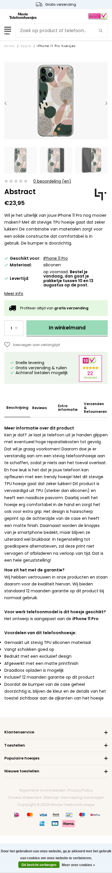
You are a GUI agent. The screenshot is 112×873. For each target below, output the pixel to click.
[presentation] (5, 103)
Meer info (13, 293)
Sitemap (51, 797)
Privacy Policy (80, 790)
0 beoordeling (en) (52, 181)
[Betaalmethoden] (17, 815)
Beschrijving (17, 407)
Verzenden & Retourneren (95, 407)
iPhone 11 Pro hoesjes (56, 46)
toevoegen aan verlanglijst (36, 344)
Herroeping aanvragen (82, 797)
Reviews (39, 408)
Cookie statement (25, 797)
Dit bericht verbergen (39, 865)
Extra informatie (68, 407)
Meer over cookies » (78, 865)
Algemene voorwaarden (42, 790)
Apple (25, 46)
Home (9, 46)
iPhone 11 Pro (55, 258)
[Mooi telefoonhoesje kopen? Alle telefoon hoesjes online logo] (22, 16)
